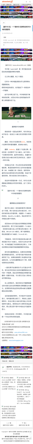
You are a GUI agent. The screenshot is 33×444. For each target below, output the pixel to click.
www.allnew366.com (20, 332)
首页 (4, 4)
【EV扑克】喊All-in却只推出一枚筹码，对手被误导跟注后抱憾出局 (24, 387)
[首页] (30, 431)
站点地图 (24, 431)
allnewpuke (19, 369)
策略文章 (8, 4)
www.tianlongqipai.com (16, 340)
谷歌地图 (17, 434)
